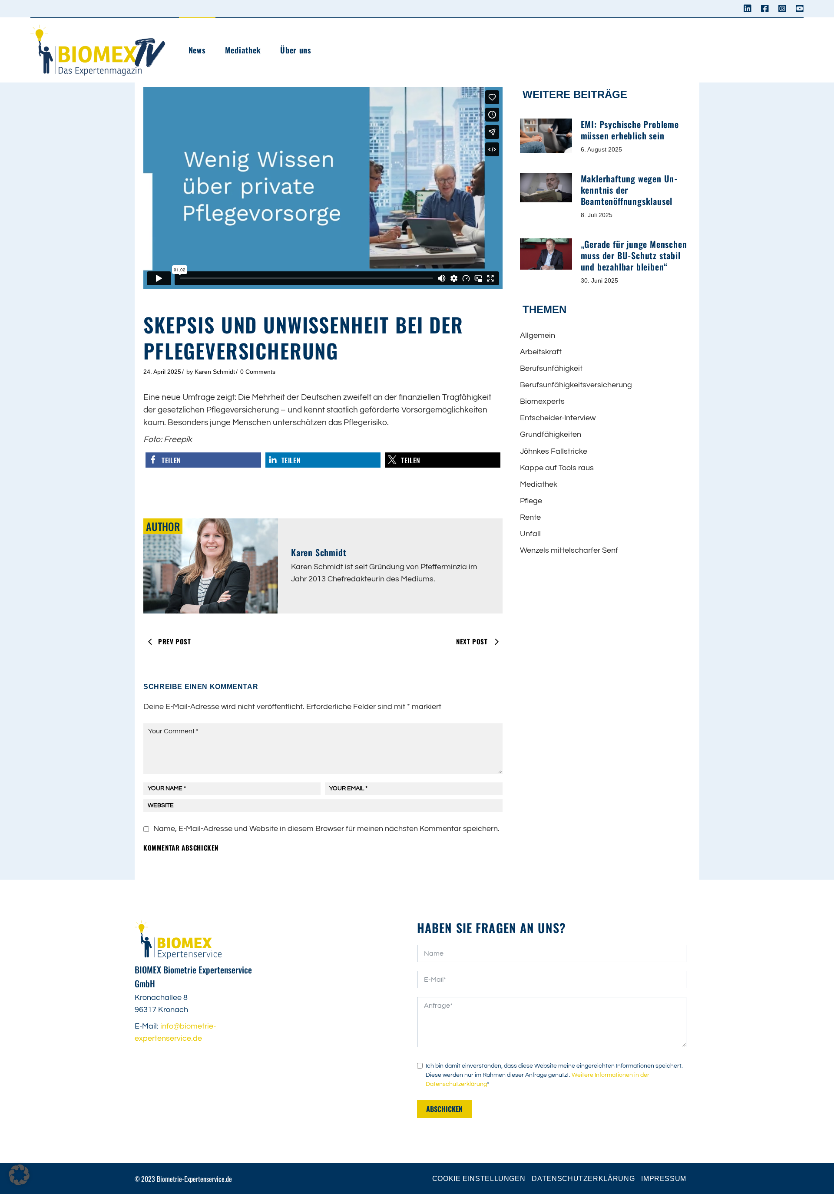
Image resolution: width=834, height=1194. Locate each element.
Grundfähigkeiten (550, 434)
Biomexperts (542, 401)
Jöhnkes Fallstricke (553, 451)
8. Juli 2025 (596, 214)
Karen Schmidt (215, 371)
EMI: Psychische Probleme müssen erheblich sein (630, 130)
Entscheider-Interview (558, 418)
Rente (530, 517)
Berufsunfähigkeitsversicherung (576, 385)
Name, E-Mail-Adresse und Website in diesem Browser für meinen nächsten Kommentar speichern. (326, 829)
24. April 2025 (162, 371)
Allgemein (537, 335)
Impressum (663, 1178)
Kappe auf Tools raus (557, 468)
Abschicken (444, 1109)
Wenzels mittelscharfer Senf (569, 550)
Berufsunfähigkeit (551, 368)
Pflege (531, 501)
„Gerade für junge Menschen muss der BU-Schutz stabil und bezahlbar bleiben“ (634, 255)
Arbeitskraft (541, 352)
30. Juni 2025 (599, 280)
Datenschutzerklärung (583, 1178)
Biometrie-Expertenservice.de (194, 1179)
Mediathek (538, 484)
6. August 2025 (601, 149)
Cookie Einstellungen (479, 1178)
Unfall (530, 534)
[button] (203, 460)
